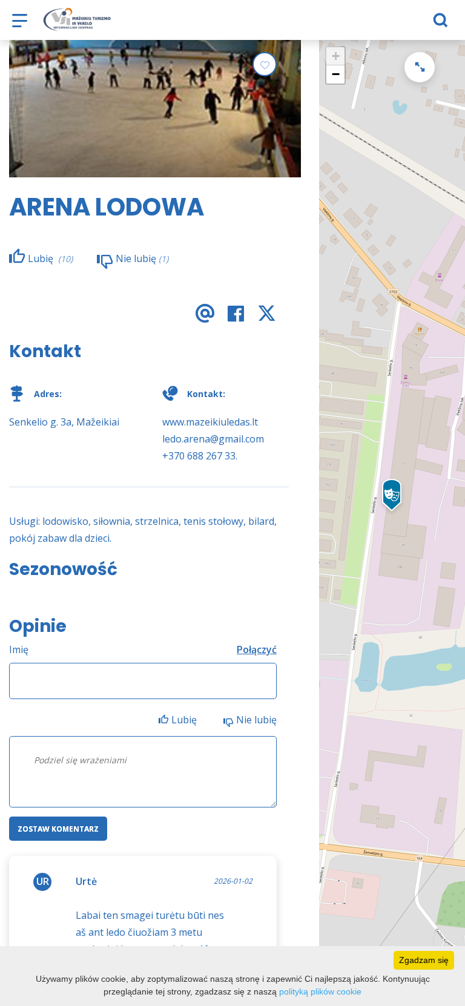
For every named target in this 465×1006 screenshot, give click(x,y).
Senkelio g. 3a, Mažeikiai (64, 422)
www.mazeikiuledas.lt (210, 422)
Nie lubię (256, 719)
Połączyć (257, 649)
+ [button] (336, 56)
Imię (18, 649)
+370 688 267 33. (199, 455)
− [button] (336, 74)
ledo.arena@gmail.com (213, 438)
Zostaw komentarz (58, 829)
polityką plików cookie (320, 991)
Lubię (185, 719)
